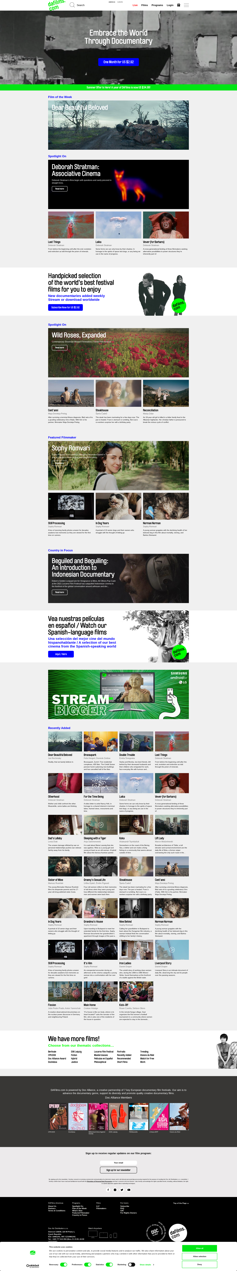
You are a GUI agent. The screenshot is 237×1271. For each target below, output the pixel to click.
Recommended (124, 1058)
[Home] (57, 5)
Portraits (121, 1051)
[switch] (87, 1265)
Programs (157, 5)
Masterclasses (101, 1055)
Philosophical (100, 1062)
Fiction (74, 1055)
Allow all (199, 1248)
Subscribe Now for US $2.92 (65, 307)
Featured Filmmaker (62, 437)
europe (120, 2)
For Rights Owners (128, 1213)
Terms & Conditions (56, 1211)
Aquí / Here (61, 654)
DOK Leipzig (76, 1051)
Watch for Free (147, 1058)
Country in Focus (60, 550)
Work (142, 1062)
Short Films (122, 1062)
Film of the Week (60, 97)
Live (135, 5)
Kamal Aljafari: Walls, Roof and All (59, 78)
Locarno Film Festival (103, 1051)
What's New (77, 1211)
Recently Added (59, 728)
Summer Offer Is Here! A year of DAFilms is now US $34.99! (118, 87)
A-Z (97, 1206)
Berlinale (52, 1051)
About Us (52, 1206)
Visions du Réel (147, 1055)
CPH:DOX (52, 1055)
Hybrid (74, 1058)
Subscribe (124, 1206)
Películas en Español (103, 1058)
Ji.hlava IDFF (153, 1132)
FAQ (122, 1208)
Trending (144, 1051)
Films (144, 5)
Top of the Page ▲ (181, 1203)
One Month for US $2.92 (118, 62)
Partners (52, 1208)
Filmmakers (101, 1208)
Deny (199, 1264)
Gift (122, 1211)
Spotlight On (57, 156)
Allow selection (199, 1256)
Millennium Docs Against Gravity (97, 1133)
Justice (74, 1062)
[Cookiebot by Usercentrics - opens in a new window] (33, 1266)
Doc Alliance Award (57, 1058)
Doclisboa (52, 1062)
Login (170, 5)
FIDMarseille (133, 1132)
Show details (145, 1265)
